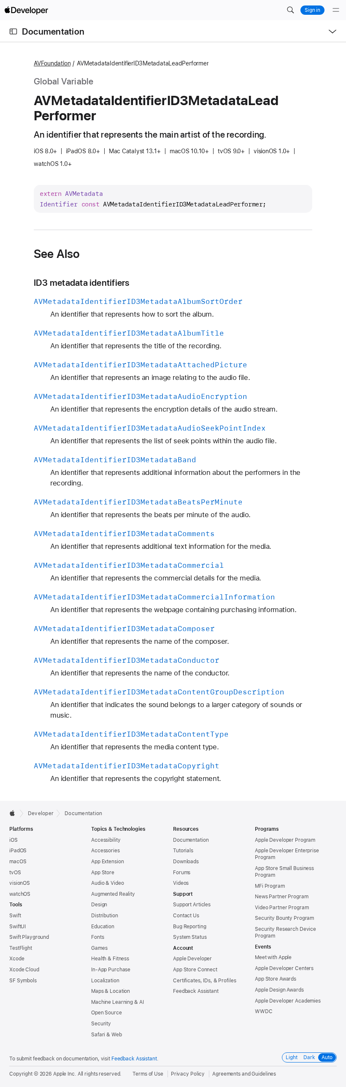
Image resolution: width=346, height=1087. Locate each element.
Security (101, 1024)
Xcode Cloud (24, 970)
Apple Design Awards (279, 990)
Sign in (312, 10)
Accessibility (105, 840)
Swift (15, 916)
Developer (41, 813)
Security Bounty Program (284, 918)
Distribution (104, 916)
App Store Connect (195, 970)
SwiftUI (17, 927)
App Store (102, 873)
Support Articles (192, 905)
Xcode (16, 959)
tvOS (15, 873)
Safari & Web (106, 1035)
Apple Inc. (64, 1074)
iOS (13, 840)
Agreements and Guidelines (244, 1074)
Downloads (186, 862)
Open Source (106, 1013)
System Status (189, 937)
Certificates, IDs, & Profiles (204, 981)
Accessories (105, 851)
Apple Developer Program (285, 840)
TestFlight (20, 948)
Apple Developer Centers (284, 968)
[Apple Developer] (26, 10)
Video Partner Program (281, 908)
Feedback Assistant (196, 991)
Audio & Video (107, 883)
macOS (17, 862)
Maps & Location (110, 991)
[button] (290, 10)
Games (99, 948)
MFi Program (270, 886)
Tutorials (183, 851)
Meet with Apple (273, 957)
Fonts (97, 937)
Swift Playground (29, 937)
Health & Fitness (110, 959)
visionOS (19, 883)
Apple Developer (192, 959)
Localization (105, 981)
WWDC (264, 1011)
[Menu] (336, 10)
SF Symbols (23, 981)
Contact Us (186, 916)
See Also (57, 253)
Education (102, 927)
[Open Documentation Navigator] (13, 31)
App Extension (107, 862)
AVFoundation (52, 63)
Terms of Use (147, 1074)
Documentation (53, 31)
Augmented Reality (113, 894)
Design (99, 905)
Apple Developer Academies (288, 1001)
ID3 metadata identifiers (82, 282)
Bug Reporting (189, 927)
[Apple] (14, 813)
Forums (181, 873)
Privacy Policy (188, 1074)
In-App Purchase (110, 970)
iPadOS (18, 851)
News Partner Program (281, 897)
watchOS (19, 894)
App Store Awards (275, 979)
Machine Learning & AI (117, 1002)
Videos (181, 883)
